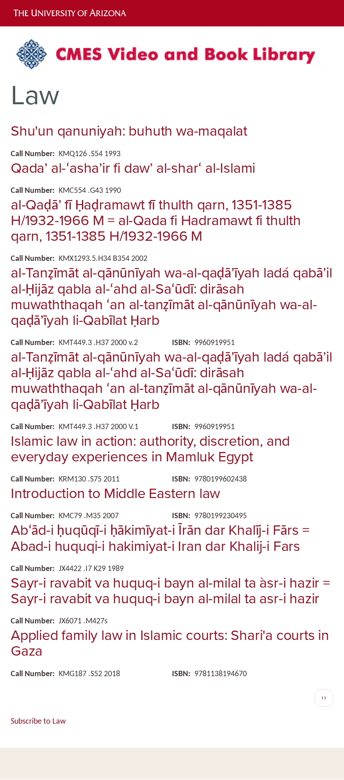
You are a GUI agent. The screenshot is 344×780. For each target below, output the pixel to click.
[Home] (172, 57)
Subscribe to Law (38, 721)
